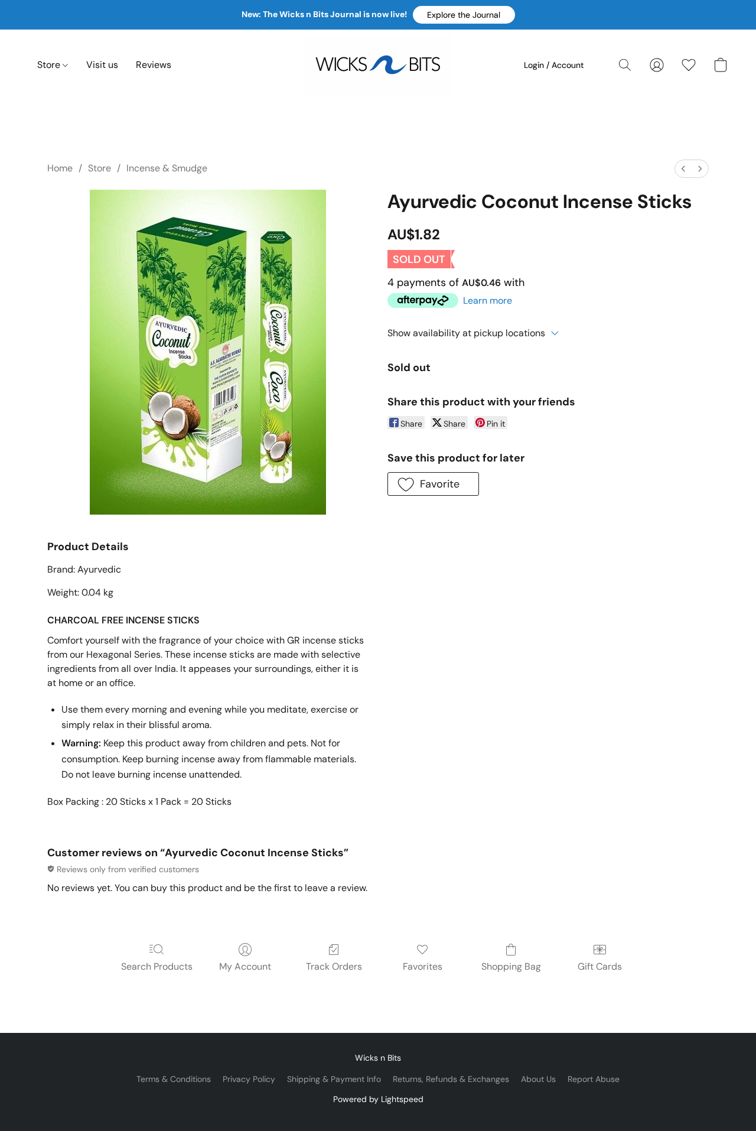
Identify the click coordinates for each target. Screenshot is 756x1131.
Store (50, 64)
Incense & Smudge (166, 168)
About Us (538, 1079)
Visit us (102, 64)
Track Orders (334, 966)
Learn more (487, 300)
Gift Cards (600, 966)
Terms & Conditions (173, 1079)
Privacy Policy (249, 1079)
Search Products (157, 966)
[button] (464, 15)
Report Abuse (594, 1079)
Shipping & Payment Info (334, 1079)
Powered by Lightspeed (378, 1099)
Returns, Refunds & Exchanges (451, 1079)
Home (60, 168)
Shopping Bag (511, 966)
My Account (245, 966)
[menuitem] (683, 168)
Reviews (153, 64)
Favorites (422, 966)
